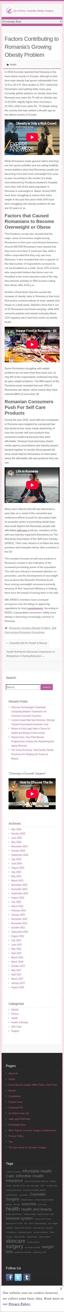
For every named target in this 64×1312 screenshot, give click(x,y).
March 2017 (17, 978)
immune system (19, 1218)
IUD (25, 1223)
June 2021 (16, 944)
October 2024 (18, 850)
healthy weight (30, 1214)
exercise (29, 1204)
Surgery (15, 1031)
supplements (35, 608)
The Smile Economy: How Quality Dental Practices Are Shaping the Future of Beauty (32, 754)
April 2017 (16, 974)
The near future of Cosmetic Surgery (27, 1147)
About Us (13, 1073)
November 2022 (19, 889)
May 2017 (16, 970)
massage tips (39, 1228)
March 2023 (17, 880)
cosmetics (23, 1195)
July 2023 (16, 872)
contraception (12, 1195)
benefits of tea (19, 1186)
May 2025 (16, 842)
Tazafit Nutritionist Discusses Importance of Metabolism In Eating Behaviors (30, 653)
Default (14, 1009)
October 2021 (18, 927)
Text (11, 1141)
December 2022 (19, 885)
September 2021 (19, 931)
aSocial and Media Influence (36, 1181)
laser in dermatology (37, 1223)
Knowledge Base (17, 1124)
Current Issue (15, 1102)
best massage (32, 1186)
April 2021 (16, 953)
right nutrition (44, 1237)
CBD (42, 1186)
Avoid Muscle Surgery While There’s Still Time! (33, 1085)
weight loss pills (39, 1252)
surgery (14, 1246)
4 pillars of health (13, 1172)
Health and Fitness (14, 1214)
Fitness (15, 1014)
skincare (15, 1241)
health (13, 1209)
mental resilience (41, 1232)
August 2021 (17, 936)
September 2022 (19, 893)
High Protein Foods (46, 1214)
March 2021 (17, 957)
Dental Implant (27, 1200)
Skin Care (16, 1026)
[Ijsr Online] (30, 11)
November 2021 (19, 923)
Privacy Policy (16, 1136)
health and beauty (36, 1209)
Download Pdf (16, 1107)
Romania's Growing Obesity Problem (29, 628)
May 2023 (16, 876)
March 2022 (17, 906)
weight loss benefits (22, 1252)
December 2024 (19, 846)
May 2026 (16, 829)
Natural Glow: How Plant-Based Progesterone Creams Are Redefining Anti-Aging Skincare (33, 741)
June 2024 (16, 863)
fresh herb (42, 1204)
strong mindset (33, 1242)
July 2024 (16, 859)
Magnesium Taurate (22, 1228)
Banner (12, 1090)
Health (13, 64)
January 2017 (18, 983)
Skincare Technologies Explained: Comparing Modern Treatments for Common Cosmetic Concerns (28, 711)
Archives (15, 823)
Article (12, 1079)
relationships (32, 1237)
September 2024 (19, 855)
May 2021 (16, 949)
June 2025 (16, 838)
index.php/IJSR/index (20, 1119)
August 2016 (17, 987)
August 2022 (17, 897)
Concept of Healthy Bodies (34, 1190)
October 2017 (18, 966)
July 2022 (16, 902)
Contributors (15, 1096)
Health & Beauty (19, 1022)
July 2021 (16, 940)
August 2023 (17, 867)
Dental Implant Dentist (44, 1200)
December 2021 (19, 919)
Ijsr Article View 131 (19, 1113)
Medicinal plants (25, 1232)
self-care (22, 530)
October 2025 (18, 833)
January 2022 (18, 914)
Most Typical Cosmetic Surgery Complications (32, 1130)
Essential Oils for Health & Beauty (26, 642)
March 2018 (17, 961)
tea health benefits (33, 1247)
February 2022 (18, 910)
